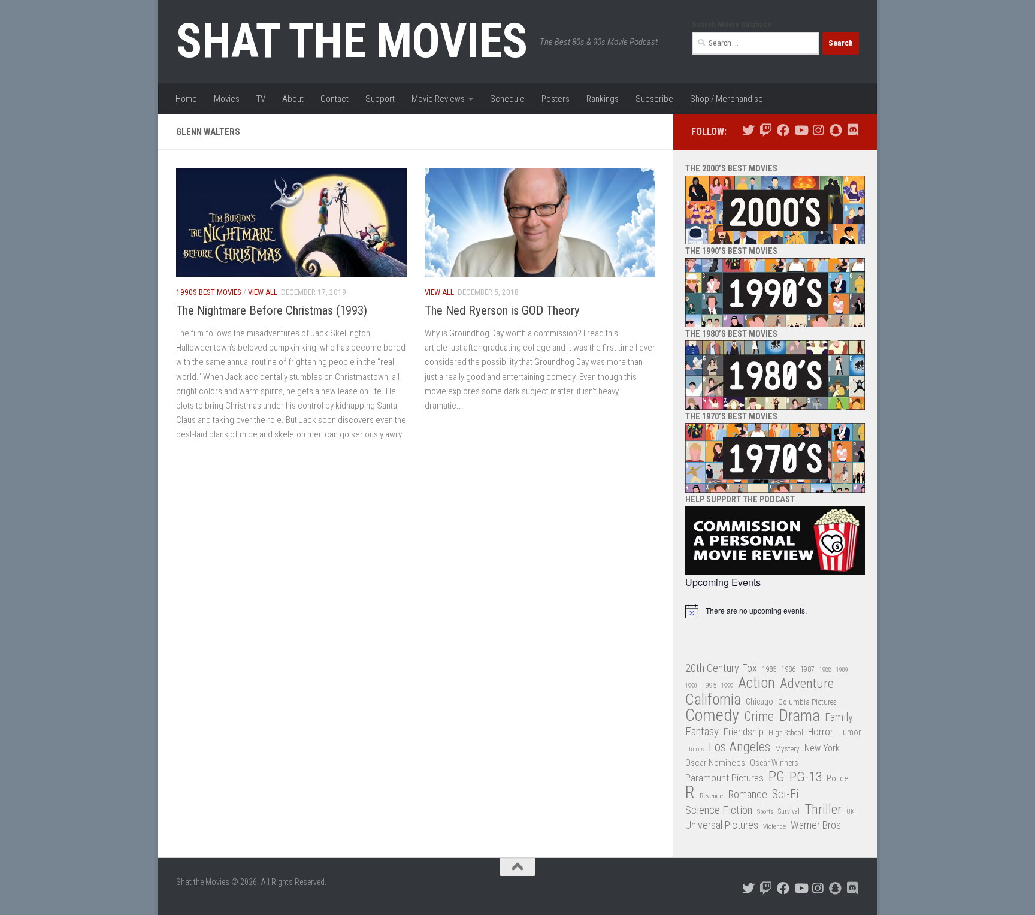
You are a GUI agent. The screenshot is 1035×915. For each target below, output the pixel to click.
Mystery (787, 748)
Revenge (711, 796)
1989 (842, 670)
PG (776, 777)
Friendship (744, 732)
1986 (788, 669)
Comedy (712, 716)
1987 (807, 669)
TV (260, 98)
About (293, 98)
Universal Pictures (721, 825)
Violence (774, 826)
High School (785, 733)
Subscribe (654, 98)
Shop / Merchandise (726, 98)
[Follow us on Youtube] (800, 130)
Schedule (507, 98)
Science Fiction (718, 810)
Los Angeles (739, 747)
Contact (334, 98)
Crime (759, 717)
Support (380, 98)
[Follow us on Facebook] (783, 130)
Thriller (823, 810)
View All (262, 292)
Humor (849, 732)
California (713, 700)
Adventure (807, 684)
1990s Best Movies (208, 292)
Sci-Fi (785, 794)
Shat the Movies (352, 41)
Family (839, 717)
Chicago (759, 701)
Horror (820, 732)
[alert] (775, 611)
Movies (227, 98)
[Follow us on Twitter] (748, 130)
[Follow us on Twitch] (765, 130)
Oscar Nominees (715, 762)
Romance (747, 794)
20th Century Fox (721, 668)
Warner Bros (816, 825)
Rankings (602, 98)
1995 (709, 685)
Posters (555, 98)
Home (186, 98)
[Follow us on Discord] (852, 130)
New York (822, 748)
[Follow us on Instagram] (818, 130)
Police (838, 779)
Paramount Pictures (724, 778)
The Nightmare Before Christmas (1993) (271, 310)
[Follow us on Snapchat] (835, 130)
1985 (769, 669)
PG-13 (805, 777)
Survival (789, 811)
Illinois (694, 749)
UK (850, 812)
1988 (825, 670)
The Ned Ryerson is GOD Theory (502, 310)
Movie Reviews (438, 98)
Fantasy (702, 731)
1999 (727, 686)
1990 (691, 686)
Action (756, 683)
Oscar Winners (774, 763)
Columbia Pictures (807, 701)
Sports (765, 811)
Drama (799, 716)
